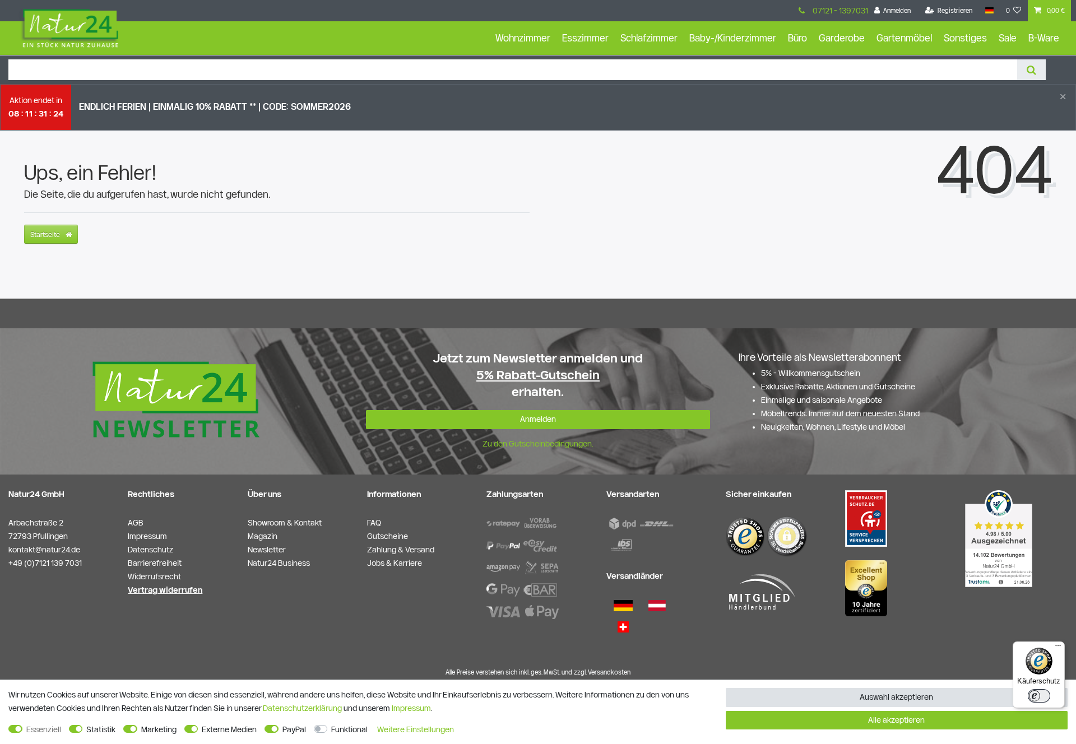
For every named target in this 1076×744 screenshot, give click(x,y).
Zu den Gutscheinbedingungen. (538, 443)
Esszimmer (585, 37)
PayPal (294, 729)
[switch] (1039, 696)
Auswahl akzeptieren (896, 696)
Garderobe (842, 37)
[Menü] (1058, 648)
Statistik (100, 729)
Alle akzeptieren (896, 719)
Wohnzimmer (522, 37)
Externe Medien (229, 729)
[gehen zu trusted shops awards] (866, 587)
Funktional (349, 729)
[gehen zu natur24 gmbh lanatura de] (866, 517)
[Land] (988, 10)
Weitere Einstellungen (415, 729)
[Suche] (1031, 69)
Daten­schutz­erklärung (302, 708)
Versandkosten (609, 672)
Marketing (159, 729)
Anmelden (538, 419)
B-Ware (1043, 37)
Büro (797, 37)
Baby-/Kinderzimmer (732, 37)
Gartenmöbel (904, 37)
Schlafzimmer (649, 37)
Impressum (411, 708)
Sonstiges (965, 37)
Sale (1008, 37)
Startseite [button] (46, 234)
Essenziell (43, 729)
